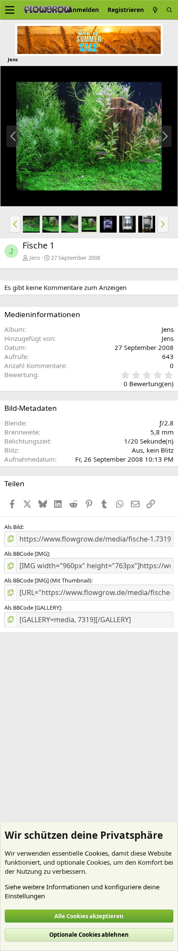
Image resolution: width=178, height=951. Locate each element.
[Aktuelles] (155, 10)
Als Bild (13, 527)
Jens (168, 329)
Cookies (96, 853)
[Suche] (169, 10)
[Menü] (10, 10)
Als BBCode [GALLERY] (32, 607)
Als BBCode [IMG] (26, 553)
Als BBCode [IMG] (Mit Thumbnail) (47, 580)
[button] (15, 224)
